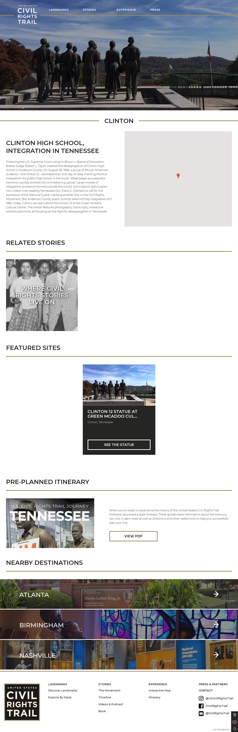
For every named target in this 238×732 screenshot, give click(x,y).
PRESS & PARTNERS (213, 684)
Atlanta (34, 594)
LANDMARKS (59, 9)
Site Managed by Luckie (225, 729)
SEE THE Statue (119, 445)
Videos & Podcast (110, 704)
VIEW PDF (133, 536)
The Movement (109, 690)
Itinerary (154, 697)
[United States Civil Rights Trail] (26, 700)
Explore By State (59, 697)
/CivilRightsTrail (217, 706)
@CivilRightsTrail (201, 713)
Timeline (104, 697)
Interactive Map (160, 690)
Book (102, 711)
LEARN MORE (42, 302)
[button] (178, 176)
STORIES (89, 9)
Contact (206, 690)
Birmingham (41, 625)
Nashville (37, 655)
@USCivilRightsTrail (219, 698)
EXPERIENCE (158, 684)
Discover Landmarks (62, 690)
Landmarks (57, 684)
